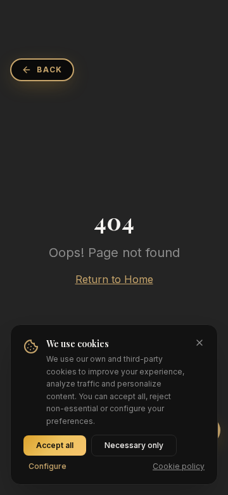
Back (50, 69)
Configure (47, 466)
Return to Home (114, 279)
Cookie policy (179, 466)
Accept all (54, 445)
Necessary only (133, 445)
